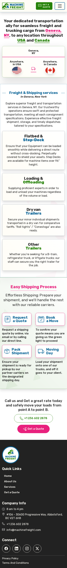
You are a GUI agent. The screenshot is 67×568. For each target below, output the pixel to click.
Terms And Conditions (15, 562)
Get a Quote (35, 428)
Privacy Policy (10, 558)
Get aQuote (46, 5)
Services (9, 486)
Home (8, 475)
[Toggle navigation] (60, 6)
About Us (10, 481)
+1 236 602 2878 (35, 418)
